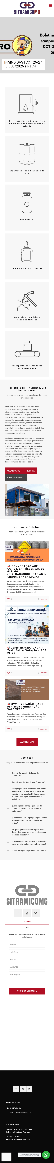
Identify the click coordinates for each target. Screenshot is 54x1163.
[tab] (27, 921)
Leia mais (43, 599)
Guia (27, 927)
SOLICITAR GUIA (14, 1108)
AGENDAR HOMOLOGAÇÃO (19, 1113)
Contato (27, 921)
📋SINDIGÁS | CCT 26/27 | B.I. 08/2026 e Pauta (23, 64)
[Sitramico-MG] (27, 7)
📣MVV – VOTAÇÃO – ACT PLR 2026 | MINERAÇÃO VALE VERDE (25, 706)
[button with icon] (18, 913)
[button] (27, 774)
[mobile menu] (50, 5)
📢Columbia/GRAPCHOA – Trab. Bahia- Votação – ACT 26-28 (26, 650)
